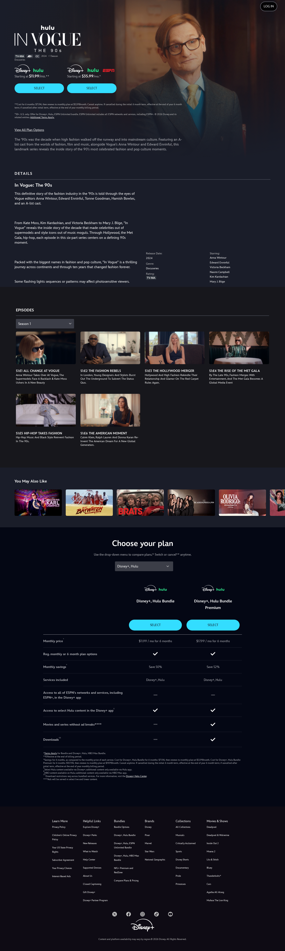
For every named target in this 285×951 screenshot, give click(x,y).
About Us (87, 876)
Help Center (89, 859)
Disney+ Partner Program (95, 900)
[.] (114, 914)
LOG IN (269, 6)
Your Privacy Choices (62, 868)
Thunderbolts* (214, 876)
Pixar (147, 835)
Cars (209, 884)
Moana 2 (211, 851)
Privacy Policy (58, 827)
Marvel (148, 843)
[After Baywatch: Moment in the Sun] (89, 502)
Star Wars (149, 851)
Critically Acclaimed (186, 843)
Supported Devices (92, 867)
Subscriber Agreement (63, 860)
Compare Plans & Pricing (126, 880)
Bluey (209, 867)
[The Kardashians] (191, 502)
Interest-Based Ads (61, 876)
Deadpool (212, 827)
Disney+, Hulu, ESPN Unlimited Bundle (124, 845)
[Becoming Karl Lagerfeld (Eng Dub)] (38, 502)
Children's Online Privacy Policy (64, 837)
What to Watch (90, 851)
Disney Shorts (182, 859)
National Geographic (155, 859)
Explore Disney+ (91, 827)
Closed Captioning (92, 884)
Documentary (182, 867)
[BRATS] (140, 502)
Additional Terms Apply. (42, 117)
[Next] (277, 502)
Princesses (181, 884)
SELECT (39, 88)
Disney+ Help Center (136, 776)
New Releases (90, 843)
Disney (148, 827)
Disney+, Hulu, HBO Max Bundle (126, 857)
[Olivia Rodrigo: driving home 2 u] (242, 502)
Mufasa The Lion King (217, 900)
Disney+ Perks (90, 835)
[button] (96, 821)
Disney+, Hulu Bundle (125, 835)
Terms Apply (50, 753)
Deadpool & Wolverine (218, 835)
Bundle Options (121, 827)
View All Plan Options (29, 130)
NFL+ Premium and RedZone (123, 870)
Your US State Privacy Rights (62, 849)
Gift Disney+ (89, 892)
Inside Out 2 (212, 843)
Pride (178, 876)
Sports (179, 851)
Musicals (180, 835)
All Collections (183, 827)
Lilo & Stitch (212, 859)
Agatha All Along (215, 892)
